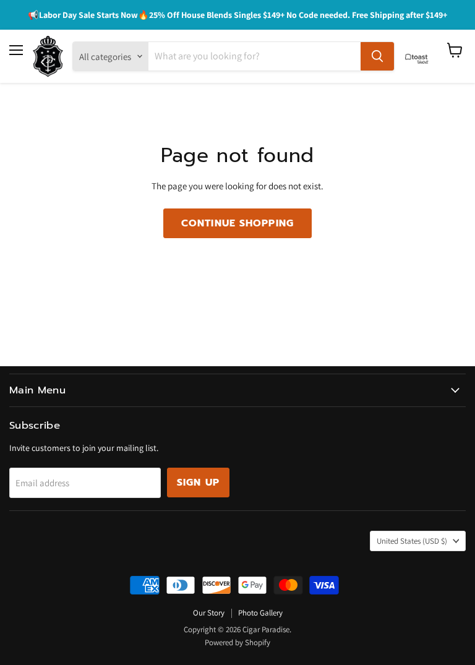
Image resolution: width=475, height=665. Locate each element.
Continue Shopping (237, 223)
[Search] (377, 56)
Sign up (198, 482)
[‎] (420, 56)
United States (412, 541)
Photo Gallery (260, 612)
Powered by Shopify (237, 642)
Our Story (209, 612)
